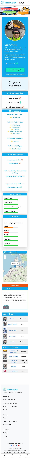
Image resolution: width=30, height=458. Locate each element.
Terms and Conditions (10, 421)
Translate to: (6, 305)
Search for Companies (10, 406)
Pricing (5, 409)
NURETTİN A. (12, 330)
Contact (5, 433)
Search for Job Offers (10, 403)
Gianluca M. (12, 336)
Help (4, 418)
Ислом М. (12, 319)
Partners (5, 436)
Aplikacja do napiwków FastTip (15, 441)
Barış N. (12, 342)
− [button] (5, 258)
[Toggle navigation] (27, 2)
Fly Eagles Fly (18, 448)
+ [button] (5, 256)
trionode (13, 366)
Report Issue (15, 285)
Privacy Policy (7, 424)
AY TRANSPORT (13, 371)
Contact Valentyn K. (15, 70)
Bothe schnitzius (13, 356)
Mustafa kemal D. (12, 324)
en (6, 307)
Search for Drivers (9, 400)
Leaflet (25, 281)
